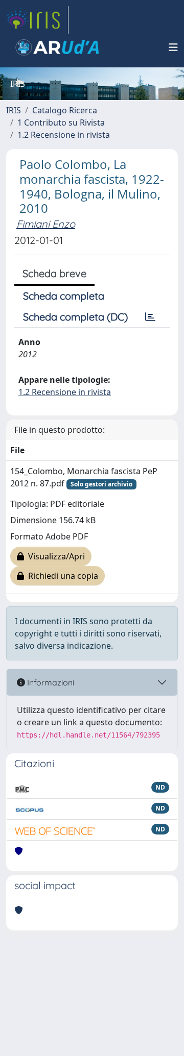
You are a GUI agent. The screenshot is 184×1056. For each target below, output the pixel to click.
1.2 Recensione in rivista (63, 134)
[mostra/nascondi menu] (173, 47)
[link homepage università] (57, 47)
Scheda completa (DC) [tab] (75, 316)
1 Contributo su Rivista (61, 122)
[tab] (150, 317)
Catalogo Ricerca (64, 110)
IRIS (13, 110)
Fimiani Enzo (45, 223)
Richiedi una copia (61, 575)
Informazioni (49, 682)
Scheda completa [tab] (63, 295)
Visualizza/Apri (54, 556)
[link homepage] (37, 20)
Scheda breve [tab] (54, 273)
